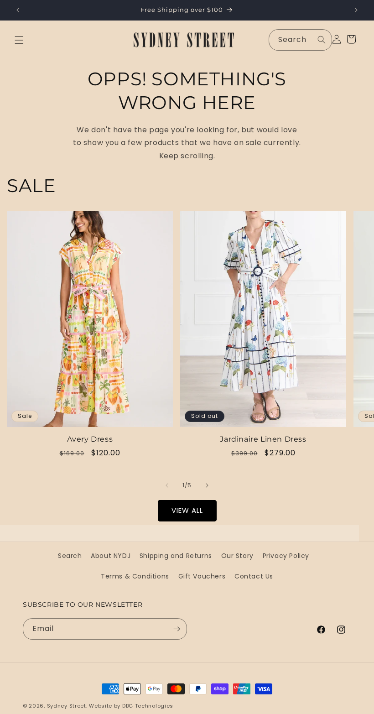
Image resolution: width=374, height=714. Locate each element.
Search (70, 555)
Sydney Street (66, 705)
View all (187, 510)
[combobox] (300, 40)
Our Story (237, 555)
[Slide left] (167, 485)
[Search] (322, 40)
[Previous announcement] (18, 10)
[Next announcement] (356, 10)
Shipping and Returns (176, 555)
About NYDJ (110, 555)
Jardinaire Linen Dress (263, 439)
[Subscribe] (176, 629)
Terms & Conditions (135, 576)
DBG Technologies (147, 705)
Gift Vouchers (202, 576)
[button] (19, 40)
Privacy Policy (286, 555)
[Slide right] (207, 485)
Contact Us (253, 576)
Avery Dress (90, 439)
